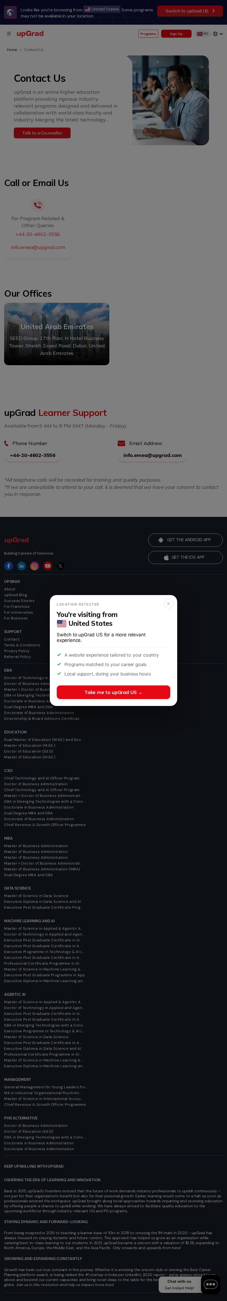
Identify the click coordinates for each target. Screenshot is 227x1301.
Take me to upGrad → (113, 692)
